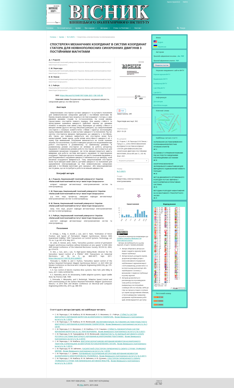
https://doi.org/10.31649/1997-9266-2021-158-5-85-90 (81, 95)
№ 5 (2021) (71, 37)
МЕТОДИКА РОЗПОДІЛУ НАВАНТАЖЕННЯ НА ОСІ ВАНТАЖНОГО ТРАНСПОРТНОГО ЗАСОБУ (169, 193)
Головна (49, 28)
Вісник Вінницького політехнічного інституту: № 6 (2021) (121, 331)
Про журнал (90, 28)
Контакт (137, 28)
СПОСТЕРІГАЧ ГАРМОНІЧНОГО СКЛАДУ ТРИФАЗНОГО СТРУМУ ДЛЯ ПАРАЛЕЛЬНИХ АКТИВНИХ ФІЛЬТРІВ (97, 359)
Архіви (78, 28)
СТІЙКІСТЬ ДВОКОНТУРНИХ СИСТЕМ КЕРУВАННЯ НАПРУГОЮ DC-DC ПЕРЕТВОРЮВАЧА (97, 330)
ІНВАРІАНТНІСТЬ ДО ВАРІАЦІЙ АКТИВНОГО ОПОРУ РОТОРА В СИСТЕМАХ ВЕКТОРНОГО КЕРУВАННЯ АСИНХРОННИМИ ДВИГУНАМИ (99, 335)
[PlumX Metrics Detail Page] (139, 196)
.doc (178, 56)
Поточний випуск (64, 28)
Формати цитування (126, 161)
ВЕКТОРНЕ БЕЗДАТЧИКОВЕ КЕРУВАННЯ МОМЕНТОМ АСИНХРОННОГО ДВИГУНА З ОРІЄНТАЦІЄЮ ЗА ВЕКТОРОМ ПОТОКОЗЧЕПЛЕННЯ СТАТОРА (98, 342)
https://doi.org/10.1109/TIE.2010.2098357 (65, 258)
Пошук (182, 28)
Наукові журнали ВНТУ (162, 74)
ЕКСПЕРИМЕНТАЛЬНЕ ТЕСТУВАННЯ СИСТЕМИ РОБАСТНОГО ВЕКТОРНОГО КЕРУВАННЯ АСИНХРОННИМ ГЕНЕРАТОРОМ (101, 323)
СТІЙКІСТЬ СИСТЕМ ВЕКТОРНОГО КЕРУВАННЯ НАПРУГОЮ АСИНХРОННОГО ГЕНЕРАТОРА (96, 315)
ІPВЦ (81, 385)
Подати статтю (161, 65)
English (160, 42)
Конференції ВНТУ (160, 83)
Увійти (185, 2)
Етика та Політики (121, 28)
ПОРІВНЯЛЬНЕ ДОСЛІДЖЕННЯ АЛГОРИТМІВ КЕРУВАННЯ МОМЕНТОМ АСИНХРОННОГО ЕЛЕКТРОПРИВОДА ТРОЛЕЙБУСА (96, 354)
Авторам (104, 28)
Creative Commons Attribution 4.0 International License (129, 239)
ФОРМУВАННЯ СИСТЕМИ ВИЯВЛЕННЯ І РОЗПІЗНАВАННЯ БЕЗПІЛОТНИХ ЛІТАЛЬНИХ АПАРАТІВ (168, 144)
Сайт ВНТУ (157, 93)
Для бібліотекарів (160, 105)
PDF (122, 111)
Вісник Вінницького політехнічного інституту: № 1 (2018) (86, 351)
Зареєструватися (173, 2)
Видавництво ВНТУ (161, 79)
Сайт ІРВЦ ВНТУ (159, 88)
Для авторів (158, 101)
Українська (162, 47)
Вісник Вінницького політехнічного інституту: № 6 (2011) (122, 356)
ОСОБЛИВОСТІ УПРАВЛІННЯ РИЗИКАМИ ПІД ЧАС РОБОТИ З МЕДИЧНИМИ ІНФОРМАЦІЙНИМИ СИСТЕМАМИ (168, 155)
